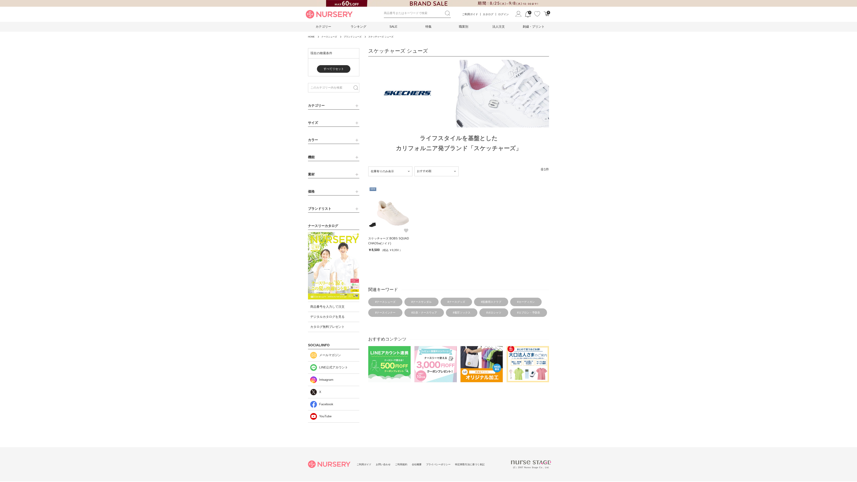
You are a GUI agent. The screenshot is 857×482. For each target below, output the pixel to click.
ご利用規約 (401, 464)
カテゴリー (323, 26)
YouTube (325, 416)
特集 (428, 26)
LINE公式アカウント (333, 367)
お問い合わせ (383, 464)
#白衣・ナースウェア (424, 312)
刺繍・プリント (534, 26)
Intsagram (326, 379)
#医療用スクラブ (491, 301)
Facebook (326, 404)
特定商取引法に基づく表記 (470, 464)
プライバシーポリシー (438, 464)
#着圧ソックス (461, 312)
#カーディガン (526, 301)
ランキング (358, 26)
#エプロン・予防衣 (528, 312)
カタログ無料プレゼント (327, 326)
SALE (393, 26)
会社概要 (417, 464)
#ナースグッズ (456, 301)
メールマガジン (330, 355)
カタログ (488, 14)
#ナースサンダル (421, 301)
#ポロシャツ (493, 312)
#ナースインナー (385, 312)
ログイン (503, 14)
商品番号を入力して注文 (327, 306)
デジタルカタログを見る (327, 316)
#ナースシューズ (385, 301)
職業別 (463, 26)
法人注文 (498, 26)
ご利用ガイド (470, 14)
